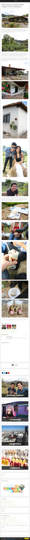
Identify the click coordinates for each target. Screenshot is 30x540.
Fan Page (3, 474)
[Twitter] (4, 373)
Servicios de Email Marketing (13, 366)
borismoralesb (8, 8)
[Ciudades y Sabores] (15, 1)
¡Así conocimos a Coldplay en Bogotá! (10, 517)
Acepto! (27, 538)
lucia (2, 521)
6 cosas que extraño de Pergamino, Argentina (9, 521)
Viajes (14, 8)
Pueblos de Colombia (14, 332)
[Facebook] (2, 373)
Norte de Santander (7, 332)
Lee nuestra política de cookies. (10, 539)
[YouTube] (9, 373)
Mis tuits (3, 529)
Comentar (17, 8)
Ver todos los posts (25, 334)
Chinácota (3, 332)
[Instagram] (6, 373)
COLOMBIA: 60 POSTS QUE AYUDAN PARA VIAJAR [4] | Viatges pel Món (10, 522)
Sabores (12, 8)
